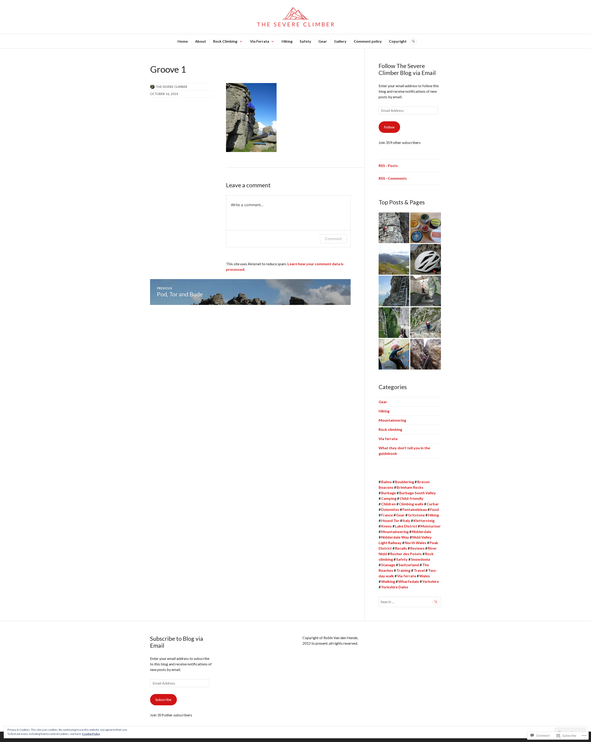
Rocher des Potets (406, 553)
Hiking (287, 41)
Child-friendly (411, 498)
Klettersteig (423, 520)
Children (388, 504)
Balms (386, 482)
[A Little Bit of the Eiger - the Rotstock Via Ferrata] (394, 291)
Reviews (417, 548)
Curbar (433, 504)
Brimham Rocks (410, 487)
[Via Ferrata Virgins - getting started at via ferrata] (425, 322)
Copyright (398, 41)
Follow (389, 127)
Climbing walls (411, 504)
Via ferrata (388, 438)
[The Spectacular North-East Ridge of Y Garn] (394, 259)
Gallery (340, 41)
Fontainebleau (414, 509)
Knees (386, 526)
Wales (424, 576)
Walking (388, 581)
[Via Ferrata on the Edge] (394, 322)
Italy (406, 520)
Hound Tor (390, 520)
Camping (388, 498)
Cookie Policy (91, 734)
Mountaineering (392, 420)
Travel (419, 570)
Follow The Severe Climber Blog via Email (407, 69)
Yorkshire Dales (394, 587)
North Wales (415, 542)
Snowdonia (420, 559)
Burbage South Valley (417, 493)
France (387, 515)
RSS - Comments (393, 178)
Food (434, 509)
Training (403, 570)
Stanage (388, 565)
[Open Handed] (394, 354)
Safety (305, 41)
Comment (333, 238)
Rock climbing (390, 429)
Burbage (388, 493)
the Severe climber (171, 87)
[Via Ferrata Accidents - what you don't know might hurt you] (394, 227)
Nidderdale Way (395, 537)
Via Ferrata (259, 41)
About (200, 41)
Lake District (406, 526)
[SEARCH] (413, 41)
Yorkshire (430, 581)
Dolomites (390, 509)
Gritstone (416, 515)
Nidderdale (421, 531)
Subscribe (163, 699)
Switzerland (408, 565)
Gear (322, 41)
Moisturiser (430, 526)
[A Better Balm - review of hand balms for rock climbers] (425, 227)
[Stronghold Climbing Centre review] (425, 291)
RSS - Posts (388, 165)
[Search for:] (410, 601)
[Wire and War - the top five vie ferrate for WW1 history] (425, 354)
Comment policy (368, 41)
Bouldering (404, 482)
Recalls (401, 548)
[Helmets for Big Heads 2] (425, 259)
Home (183, 41)
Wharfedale (408, 581)
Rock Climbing (225, 41)
